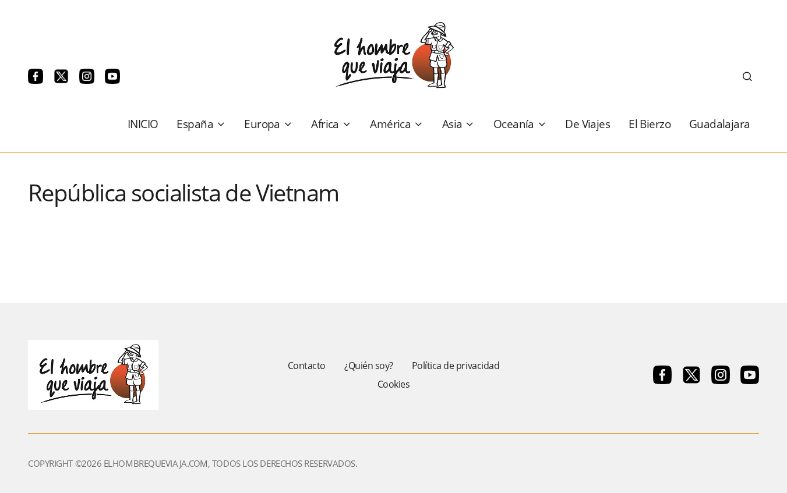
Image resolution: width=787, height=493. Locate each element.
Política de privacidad (455, 365)
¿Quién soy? (368, 365)
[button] (747, 76)
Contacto (307, 365)
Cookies (393, 384)
